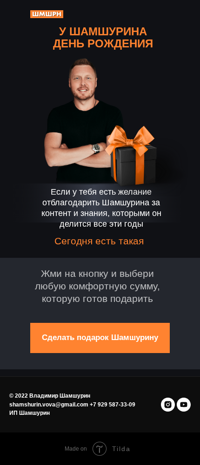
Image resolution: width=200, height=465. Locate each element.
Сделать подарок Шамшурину (100, 337)
